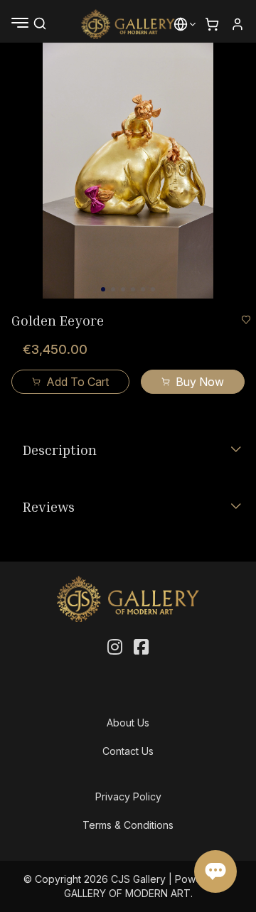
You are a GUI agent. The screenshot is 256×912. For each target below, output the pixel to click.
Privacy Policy (128, 796)
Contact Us (128, 751)
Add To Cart (77, 382)
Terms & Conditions (128, 825)
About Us (128, 723)
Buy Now (200, 382)
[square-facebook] (141, 647)
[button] (181, 24)
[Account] (237, 24)
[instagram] (114, 647)
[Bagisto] (128, 24)
